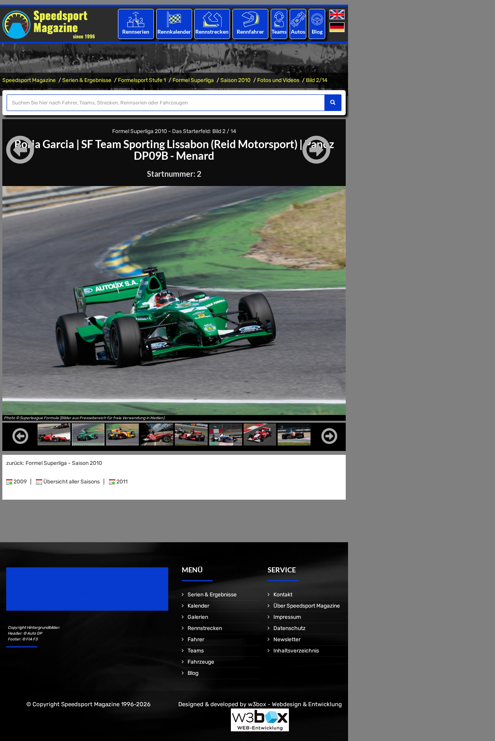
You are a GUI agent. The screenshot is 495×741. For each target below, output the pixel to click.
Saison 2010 (235, 80)
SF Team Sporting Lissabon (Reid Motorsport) (189, 143)
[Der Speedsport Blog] (317, 19)
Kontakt (282, 594)
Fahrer (196, 639)
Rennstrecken (212, 31)
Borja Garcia (44, 143)
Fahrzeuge (201, 662)
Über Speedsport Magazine (306, 606)
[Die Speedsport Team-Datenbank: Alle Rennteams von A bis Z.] (279, 19)
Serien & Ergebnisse (86, 80)
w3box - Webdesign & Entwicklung (295, 704)
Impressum (287, 617)
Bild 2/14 (317, 80)
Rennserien (135, 31)
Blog (317, 31)
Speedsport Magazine (29, 80)
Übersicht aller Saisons (71, 481)
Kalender (198, 606)
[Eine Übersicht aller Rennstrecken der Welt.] (212, 19)
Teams (279, 31)
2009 (19, 481)
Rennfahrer (250, 31)
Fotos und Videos (278, 80)
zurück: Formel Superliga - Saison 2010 (54, 463)
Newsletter (286, 639)
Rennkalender (174, 31)
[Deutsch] (338, 27)
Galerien (198, 617)
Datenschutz (289, 628)
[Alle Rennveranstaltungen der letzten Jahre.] (174, 19)
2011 (121, 481)
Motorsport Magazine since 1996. (50, 594)
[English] (338, 15)
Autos (298, 31)
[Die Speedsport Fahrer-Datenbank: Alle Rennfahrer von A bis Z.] (250, 19)
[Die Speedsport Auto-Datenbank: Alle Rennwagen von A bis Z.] (298, 19)
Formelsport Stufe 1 (142, 80)
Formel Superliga (193, 80)
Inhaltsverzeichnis (296, 650)
